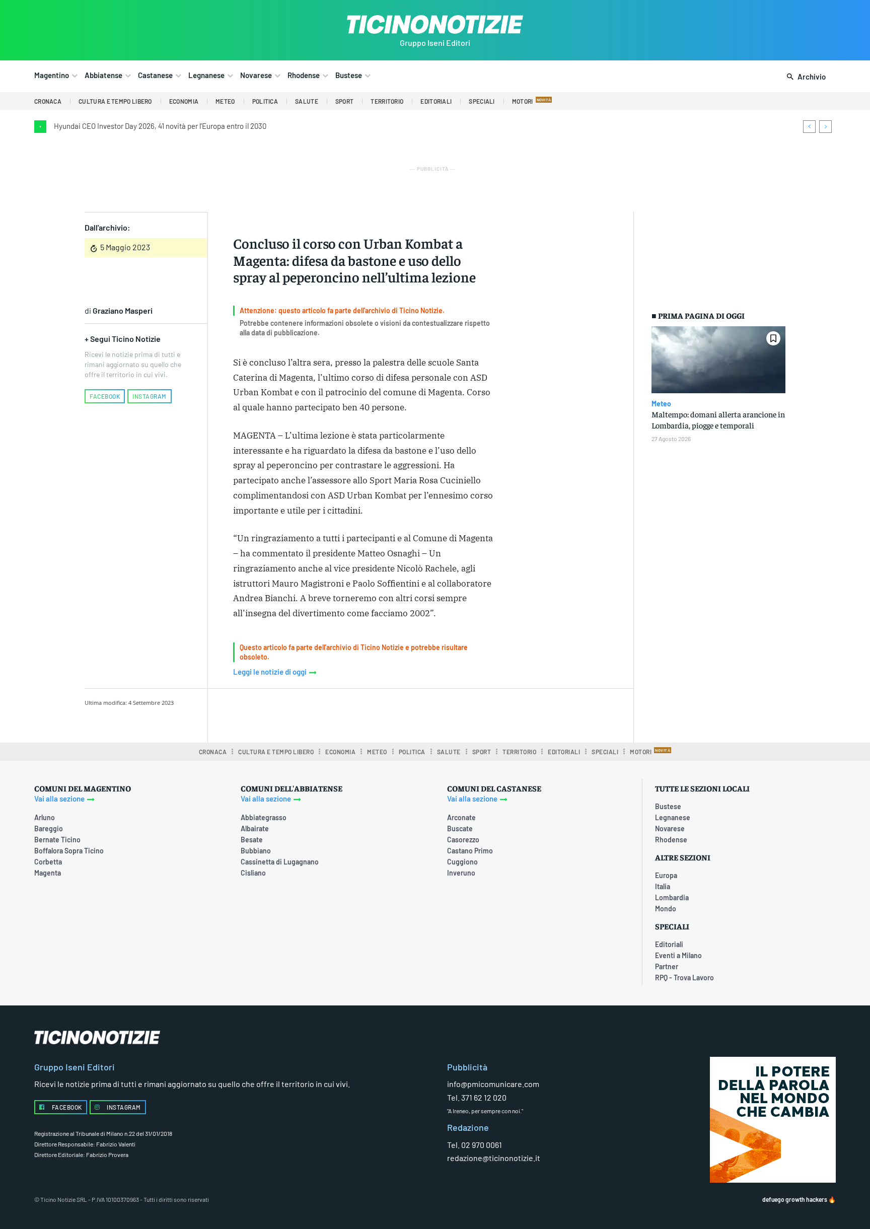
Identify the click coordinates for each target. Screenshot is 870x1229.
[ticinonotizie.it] (435, 24)
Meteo (661, 404)
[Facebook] (314, 714)
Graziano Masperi (123, 310)
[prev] (809, 126)
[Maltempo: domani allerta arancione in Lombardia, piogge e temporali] (718, 359)
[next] (825, 126)
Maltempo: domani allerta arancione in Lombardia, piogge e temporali (718, 419)
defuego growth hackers (794, 1199)
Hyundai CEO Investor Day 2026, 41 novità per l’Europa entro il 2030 (160, 125)
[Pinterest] (360, 714)
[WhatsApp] (383, 714)
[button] (804, 77)
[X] (337, 714)
